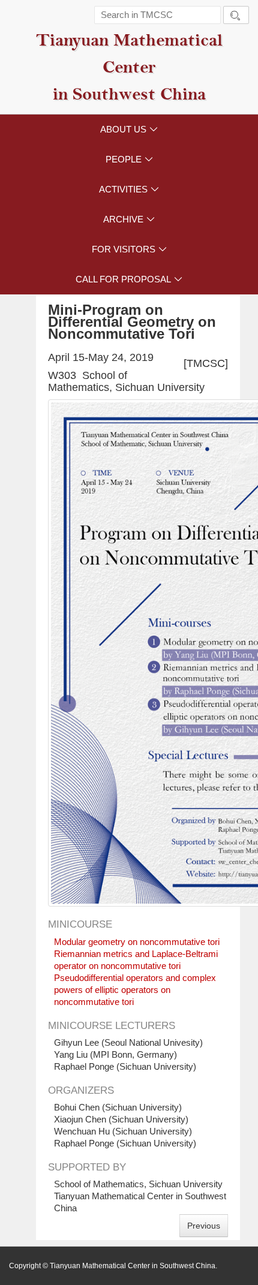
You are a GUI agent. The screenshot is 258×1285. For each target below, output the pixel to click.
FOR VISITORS (129, 249)
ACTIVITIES (129, 189)
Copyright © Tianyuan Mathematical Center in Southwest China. (113, 1266)
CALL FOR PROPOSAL (129, 279)
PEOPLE (129, 159)
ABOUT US (129, 129)
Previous (203, 1225)
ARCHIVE (129, 219)
